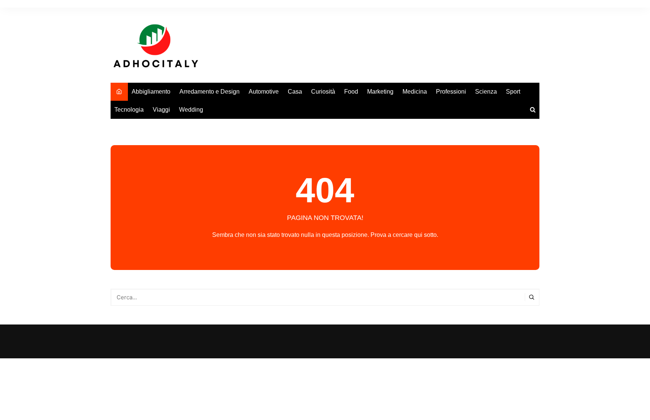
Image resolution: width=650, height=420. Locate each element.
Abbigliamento (151, 91)
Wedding (191, 109)
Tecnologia (129, 109)
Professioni (451, 91)
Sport (513, 91)
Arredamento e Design (209, 91)
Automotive (264, 91)
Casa (295, 91)
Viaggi (161, 109)
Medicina (414, 91)
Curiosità (323, 91)
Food (351, 91)
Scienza (486, 91)
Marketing (380, 91)
